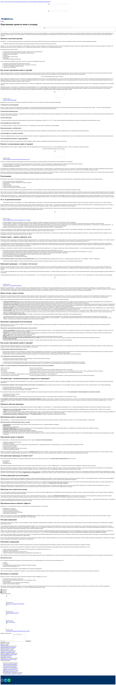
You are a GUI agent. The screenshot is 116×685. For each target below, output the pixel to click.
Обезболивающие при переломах (8, 647)
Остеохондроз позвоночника (9, 666)
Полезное (75, 677)
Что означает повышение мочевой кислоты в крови (18, 631)
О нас (40, 677)
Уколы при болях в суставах (7, 649)
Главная (35, 677)
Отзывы (61, 677)
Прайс (81, 677)
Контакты (68, 677)
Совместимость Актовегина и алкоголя (12, 673)
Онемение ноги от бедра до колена (9, 659)
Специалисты (54, 677)
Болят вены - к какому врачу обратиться (12, 285)
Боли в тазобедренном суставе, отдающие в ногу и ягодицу (16, 220)
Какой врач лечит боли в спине (10, 671)
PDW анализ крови (10, 622)
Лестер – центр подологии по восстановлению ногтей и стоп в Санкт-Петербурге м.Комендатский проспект (25, 1)
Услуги (46, 677)
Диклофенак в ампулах (6, 657)
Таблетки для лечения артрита (10, 669)
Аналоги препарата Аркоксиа (10, 664)
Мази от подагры (4, 644)
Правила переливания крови (9, 100)
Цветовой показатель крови (12, 612)
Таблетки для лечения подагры (8, 652)
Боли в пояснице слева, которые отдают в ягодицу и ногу (16, 159)
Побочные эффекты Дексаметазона (9, 654)
